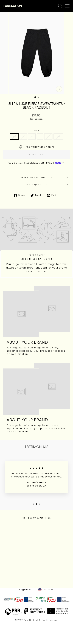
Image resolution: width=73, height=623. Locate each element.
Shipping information (36, 177)
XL (48, 136)
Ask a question (36, 184)
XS (14, 136)
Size (36, 130)
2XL (58, 136)
